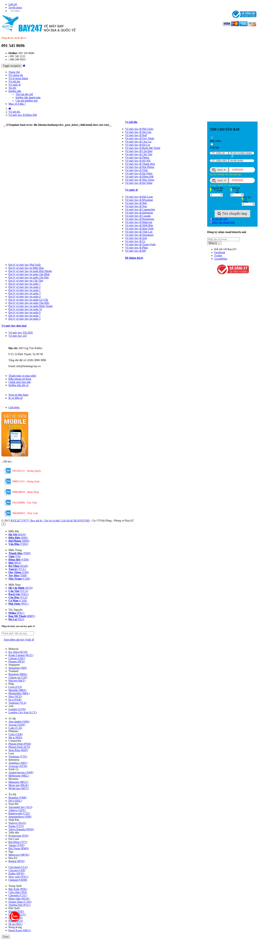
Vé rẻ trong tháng (18, 78)
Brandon (17, 797)
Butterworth (19, 813)
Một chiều (215, 140)
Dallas (16, 873)
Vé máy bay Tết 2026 (20, 332)
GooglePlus (220, 258)
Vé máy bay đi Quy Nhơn (139, 138)
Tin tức (12, 87)
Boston (16, 861)
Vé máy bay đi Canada (138, 215)
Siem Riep (18, 750)
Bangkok (17, 674)
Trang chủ (14, 71)
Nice (15, 696)
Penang (16, 661)
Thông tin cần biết (19, 372)
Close (6, 936)
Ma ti (15, 737)
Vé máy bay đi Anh (136, 238)
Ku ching (17, 651)
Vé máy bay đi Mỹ (135, 250)
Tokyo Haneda (21, 829)
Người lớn (217, 188)
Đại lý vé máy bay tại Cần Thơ (25, 280)
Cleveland (18, 867)
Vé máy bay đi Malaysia (138, 222)
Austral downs (20, 772)
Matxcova (18, 854)
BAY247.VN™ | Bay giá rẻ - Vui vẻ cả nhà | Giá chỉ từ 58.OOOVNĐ (50, 520)
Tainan (16, 845)
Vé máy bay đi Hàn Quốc (139, 228)
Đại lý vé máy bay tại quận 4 (24, 296)
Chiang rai (17, 677)
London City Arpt (22, 712)
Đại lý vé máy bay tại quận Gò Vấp (28, 299)
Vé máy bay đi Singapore (139, 234)
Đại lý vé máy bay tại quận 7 (24, 283)
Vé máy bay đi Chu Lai (138, 141)
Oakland (17, 879)
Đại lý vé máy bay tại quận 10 (25, 309)
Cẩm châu (17, 892)
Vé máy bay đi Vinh (136, 170)
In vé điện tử (15, 397)
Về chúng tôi (15, 75)
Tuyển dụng (15, 7)
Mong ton (18, 785)
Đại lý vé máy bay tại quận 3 (24, 293)
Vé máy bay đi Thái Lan (138, 231)
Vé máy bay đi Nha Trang (139, 179)
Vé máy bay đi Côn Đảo (138, 151)
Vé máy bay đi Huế (136, 135)
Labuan (16, 658)
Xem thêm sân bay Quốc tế (19, 639)
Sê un (15, 924)
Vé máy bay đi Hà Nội (137, 160)
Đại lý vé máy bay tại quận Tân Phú (28, 277)
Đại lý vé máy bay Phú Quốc (24, 264)
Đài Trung (18, 848)
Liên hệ (12, 4)
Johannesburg (19, 816)
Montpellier (19, 693)
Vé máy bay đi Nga (136, 206)
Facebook (219, 252)
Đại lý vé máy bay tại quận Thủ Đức (28, 302)
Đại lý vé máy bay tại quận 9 (24, 312)
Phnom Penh (19, 743)
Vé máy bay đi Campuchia (140, 209)
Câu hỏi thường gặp (27, 100)
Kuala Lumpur (20, 655)
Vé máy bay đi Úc (135, 241)
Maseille (17, 690)
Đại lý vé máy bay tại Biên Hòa (26, 267)
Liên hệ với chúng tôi (20, 342)
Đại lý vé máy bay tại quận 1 (24, 290)
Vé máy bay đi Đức (136, 203)
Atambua (17, 762)
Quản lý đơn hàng (18, 391)
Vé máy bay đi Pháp (136, 247)
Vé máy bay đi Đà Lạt (137, 144)
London (17, 709)
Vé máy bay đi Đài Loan (139, 196)
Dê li (15, 800)
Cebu (15, 734)
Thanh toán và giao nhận (22, 375)
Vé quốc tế (14, 84)
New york (18, 876)
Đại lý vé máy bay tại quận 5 (24, 318)
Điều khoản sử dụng (19, 378)
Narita (16, 826)
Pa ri (14, 699)
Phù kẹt (16, 680)
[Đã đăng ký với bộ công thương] (232, 269)
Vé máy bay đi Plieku (137, 157)
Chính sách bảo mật (19, 382)
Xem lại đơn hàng (18, 394)
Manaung (18, 781)
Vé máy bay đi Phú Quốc (139, 128)
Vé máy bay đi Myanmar (139, 199)
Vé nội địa (14, 81)
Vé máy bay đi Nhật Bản (139, 225)
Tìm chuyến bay (234, 214)
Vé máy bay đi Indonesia (139, 212)
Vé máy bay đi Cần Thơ (138, 154)
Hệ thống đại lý (134, 257)
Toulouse (17, 702)
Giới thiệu (14, 407)
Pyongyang (18, 835)
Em (247, 197)
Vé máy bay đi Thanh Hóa (140, 163)
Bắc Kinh (17, 889)
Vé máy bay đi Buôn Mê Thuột (142, 147)
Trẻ (236, 188)
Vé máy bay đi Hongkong (139, 218)
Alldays (17, 810)
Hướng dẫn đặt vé (18, 385)
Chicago (16, 870)
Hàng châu (18, 898)
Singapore (17, 667)
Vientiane (17, 756)
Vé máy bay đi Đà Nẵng (138, 173)
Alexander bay (20, 807)
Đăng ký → (214, 243)
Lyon (15, 686)
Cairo (15, 727)
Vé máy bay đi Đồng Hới (139, 176)
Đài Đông (17, 842)
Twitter (218, 255)
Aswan (16, 724)
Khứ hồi (214, 147)
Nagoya (17, 822)
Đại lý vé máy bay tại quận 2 (24, 286)
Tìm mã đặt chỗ (24, 94)
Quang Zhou (19, 901)
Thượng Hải (19, 904)
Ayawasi (17, 766)
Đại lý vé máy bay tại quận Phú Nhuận (30, 271)
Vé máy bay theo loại (13, 325)
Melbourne (18, 775)
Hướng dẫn (14, 91)
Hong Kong (19, 930)
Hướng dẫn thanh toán (28, 97)
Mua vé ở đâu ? (17, 103)
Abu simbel (18, 721)
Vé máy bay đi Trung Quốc (140, 244)
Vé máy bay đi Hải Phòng (139, 167)
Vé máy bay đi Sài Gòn (138, 132)
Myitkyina (18, 788)
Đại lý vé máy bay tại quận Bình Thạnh (30, 306)
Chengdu (17, 895)
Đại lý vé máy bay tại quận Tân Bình (29, 274)
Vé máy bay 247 (17, 335)
